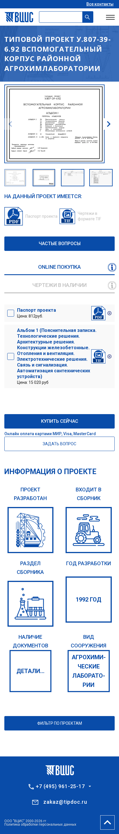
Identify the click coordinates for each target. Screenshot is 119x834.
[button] (108, 124)
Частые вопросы (60, 243)
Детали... (30, 671)
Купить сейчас (59, 421)
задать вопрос (59, 444)
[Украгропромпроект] (31, 530)
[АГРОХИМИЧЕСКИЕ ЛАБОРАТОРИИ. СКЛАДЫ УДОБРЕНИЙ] (31, 604)
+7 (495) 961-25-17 (60, 786)
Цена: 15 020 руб (56, 356)
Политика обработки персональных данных (40, 824)
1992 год (88, 599)
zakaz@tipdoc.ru (65, 802)
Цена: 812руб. (36, 312)
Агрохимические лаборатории (89, 671)
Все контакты (100, 4)
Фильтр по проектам (59, 723)
